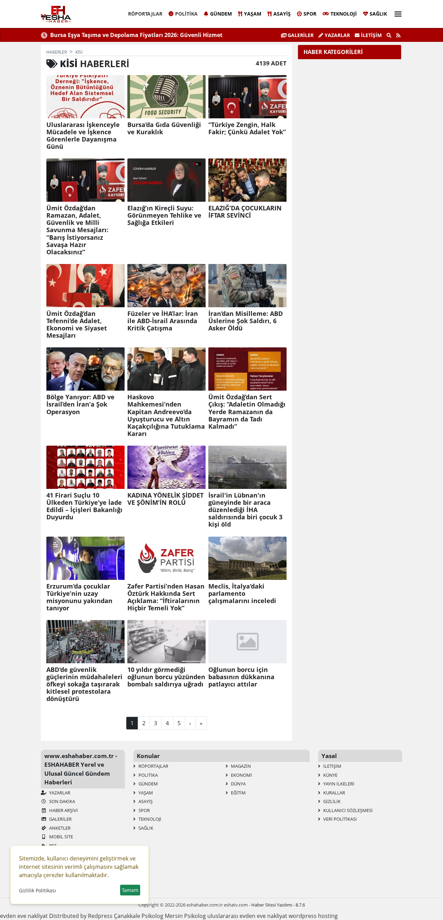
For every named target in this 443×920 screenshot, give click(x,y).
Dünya (238, 784)
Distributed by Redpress (80, 916)
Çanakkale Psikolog (138, 916)
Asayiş (282, 13)
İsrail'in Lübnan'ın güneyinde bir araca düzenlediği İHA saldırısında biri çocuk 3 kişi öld (245, 510)
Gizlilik (331, 801)
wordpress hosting (313, 916)
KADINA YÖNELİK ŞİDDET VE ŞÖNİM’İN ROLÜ (165, 499)
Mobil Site (60, 837)
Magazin (240, 766)
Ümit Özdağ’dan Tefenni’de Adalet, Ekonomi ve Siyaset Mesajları (76, 324)
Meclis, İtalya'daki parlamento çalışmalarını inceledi (242, 593)
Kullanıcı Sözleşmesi (347, 810)
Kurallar (333, 793)
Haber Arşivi (63, 810)
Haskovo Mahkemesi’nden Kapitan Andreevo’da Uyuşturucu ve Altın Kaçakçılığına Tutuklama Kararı (166, 415)
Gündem (221, 13)
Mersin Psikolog (185, 916)
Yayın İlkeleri (338, 784)
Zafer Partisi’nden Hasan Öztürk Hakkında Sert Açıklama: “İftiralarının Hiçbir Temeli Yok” (166, 597)
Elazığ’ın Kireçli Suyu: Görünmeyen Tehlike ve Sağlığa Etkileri (164, 215)
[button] (395, 13)
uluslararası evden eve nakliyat (247, 916)
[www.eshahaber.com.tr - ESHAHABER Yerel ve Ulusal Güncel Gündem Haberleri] (56, 14)
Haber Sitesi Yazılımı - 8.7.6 (278, 905)
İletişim (371, 35)
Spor (310, 13)
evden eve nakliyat (24, 916)
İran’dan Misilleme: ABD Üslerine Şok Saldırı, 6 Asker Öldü (245, 321)
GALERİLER (300, 35)
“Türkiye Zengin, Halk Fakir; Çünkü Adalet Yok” (247, 128)
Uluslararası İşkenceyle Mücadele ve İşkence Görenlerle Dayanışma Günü (83, 135)
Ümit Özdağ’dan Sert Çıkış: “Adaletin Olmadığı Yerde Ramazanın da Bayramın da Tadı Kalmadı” (247, 411)
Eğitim (238, 793)
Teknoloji (344, 13)
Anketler (59, 828)
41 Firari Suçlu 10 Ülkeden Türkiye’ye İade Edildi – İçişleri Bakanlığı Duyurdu (84, 506)
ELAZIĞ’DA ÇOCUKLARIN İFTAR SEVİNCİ (245, 211)
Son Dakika (61, 801)
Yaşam (252, 13)
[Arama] (389, 35)
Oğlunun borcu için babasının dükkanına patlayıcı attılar (241, 677)
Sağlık (378, 13)
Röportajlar (145, 13)
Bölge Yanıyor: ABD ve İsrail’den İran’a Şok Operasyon (80, 404)
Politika (186, 13)
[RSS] (398, 35)
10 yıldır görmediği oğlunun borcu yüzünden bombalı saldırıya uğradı (166, 677)
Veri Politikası (339, 819)
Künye (329, 775)
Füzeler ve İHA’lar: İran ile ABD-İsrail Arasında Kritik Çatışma (162, 321)
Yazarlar (336, 35)
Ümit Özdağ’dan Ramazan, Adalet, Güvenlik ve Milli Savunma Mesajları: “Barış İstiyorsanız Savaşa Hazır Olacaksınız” (77, 230)
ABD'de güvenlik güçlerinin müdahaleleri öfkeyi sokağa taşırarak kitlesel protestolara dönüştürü (84, 684)
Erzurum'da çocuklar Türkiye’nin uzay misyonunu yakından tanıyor (79, 597)
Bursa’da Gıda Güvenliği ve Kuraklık (164, 128)
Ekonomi (241, 775)
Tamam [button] (130, 890)
